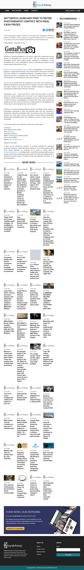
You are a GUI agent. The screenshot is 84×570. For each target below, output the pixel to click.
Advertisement (41, 552)
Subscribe (68, 555)
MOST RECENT (16, 10)
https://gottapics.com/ (15, 139)
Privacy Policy (41, 549)
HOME (7, 10)
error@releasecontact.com (11, 152)
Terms (38, 546)
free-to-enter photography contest (17, 69)
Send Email (11, 131)
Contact (39, 554)
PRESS (26, 10)
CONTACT (34, 10)
